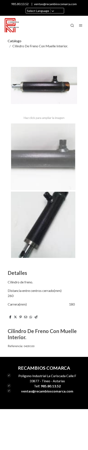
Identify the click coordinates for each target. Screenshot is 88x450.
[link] (11, 25)
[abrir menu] (81, 25)
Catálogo (14, 41)
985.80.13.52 (20, 4)
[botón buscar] (72, 25)
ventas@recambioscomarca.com (55, 4)
